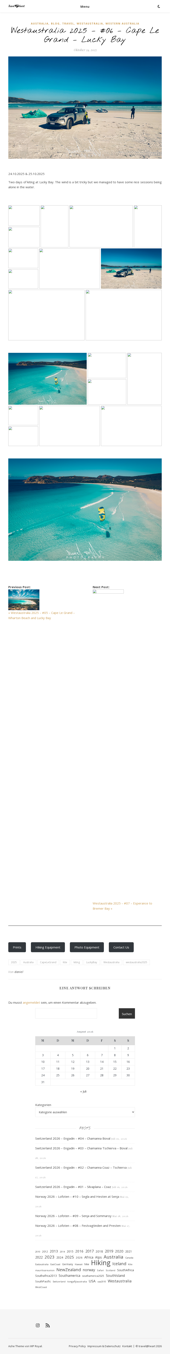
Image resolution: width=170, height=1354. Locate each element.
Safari (100, 1270)
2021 (128, 1251)
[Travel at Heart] (16, 6)
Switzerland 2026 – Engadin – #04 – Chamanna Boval (72, 1138)
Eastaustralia (42, 1264)
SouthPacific (43, 1281)
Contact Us (121, 947)
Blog (55, 23)
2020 (119, 1251)
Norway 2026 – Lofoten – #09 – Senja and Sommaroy (73, 1216)
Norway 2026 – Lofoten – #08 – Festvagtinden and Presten (78, 1225)
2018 (99, 1251)
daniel (19, 972)
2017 (89, 1251)
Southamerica (69, 1275)
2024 (59, 1257)
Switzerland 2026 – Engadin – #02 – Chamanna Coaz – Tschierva (81, 1167)
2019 (109, 1251)
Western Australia (122, 23)
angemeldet (31, 1002)
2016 (79, 1251)
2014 (62, 1251)
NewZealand (68, 1269)
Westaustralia (90, 23)
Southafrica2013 (46, 1276)
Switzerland (59, 1281)
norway (89, 1269)
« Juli (83, 1091)
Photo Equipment (86, 947)
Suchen (127, 1014)
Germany (67, 1264)
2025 (14, 962)
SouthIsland (115, 1275)
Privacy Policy (77, 1346)
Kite (65, 962)
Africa (88, 1257)
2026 (79, 1257)
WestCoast (41, 1287)
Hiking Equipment (47, 947)
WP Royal (36, 1346)
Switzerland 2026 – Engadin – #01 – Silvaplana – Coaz (73, 1187)
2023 (50, 1257)
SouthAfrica (125, 1270)
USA (92, 1281)
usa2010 (101, 1281)
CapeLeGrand (48, 962)
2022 (39, 1257)
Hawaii (79, 1264)
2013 (54, 1251)
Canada (129, 1257)
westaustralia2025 (136, 962)
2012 (45, 1251)
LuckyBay (91, 962)
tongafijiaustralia (77, 1281)
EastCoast (55, 1264)
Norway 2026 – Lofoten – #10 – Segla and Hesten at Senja (77, 1196)
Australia (40, 23)
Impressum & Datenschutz (104, 1346)
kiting (77, 962)
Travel (68, 23)
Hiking (100, 1262)
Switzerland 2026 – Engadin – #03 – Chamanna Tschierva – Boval (81, 1148)
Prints (17, 947)
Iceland (119, 1263)
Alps (98, 1257)
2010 (37, 1251)
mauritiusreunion (45, 1270)
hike (86, 1264)
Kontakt (127, 1346)
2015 (70, 1251)
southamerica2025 (93, 1276)
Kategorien (43, 1105)
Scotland (110, 1270)
